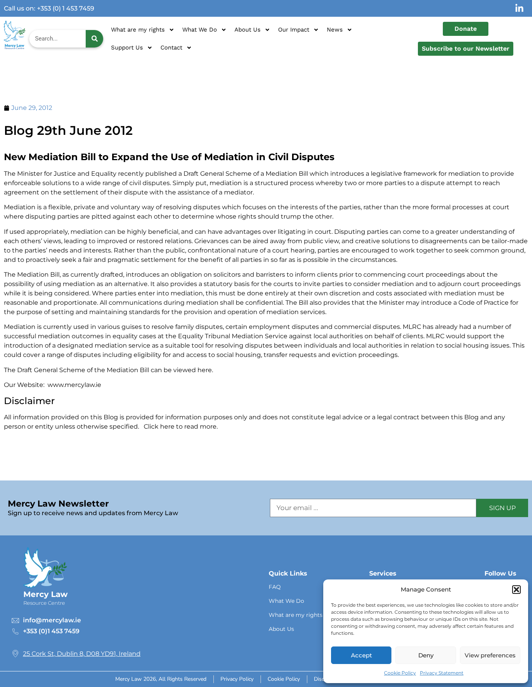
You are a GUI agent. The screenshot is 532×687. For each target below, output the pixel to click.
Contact (171, 47)
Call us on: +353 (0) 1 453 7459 (49, 8)
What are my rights (138, 29)
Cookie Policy (400, 673)
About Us (247, 29)
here (204, 370)
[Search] (94, 39)
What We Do (199, 29)
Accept (361, 655)
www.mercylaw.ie (74, 385)
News (335, 29)
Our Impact (293, 29)
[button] (516, 589)
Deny (425, 655)
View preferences (490, 655)
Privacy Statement (441, 673)
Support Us (127, 47)
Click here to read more (180, 426)
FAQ (275, 586)
